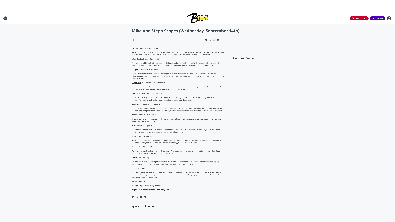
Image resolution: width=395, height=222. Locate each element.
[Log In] (389, 18)
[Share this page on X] (210, 39)
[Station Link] (197, 18)
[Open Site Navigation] (5, 18)
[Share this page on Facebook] (206, 39)
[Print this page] (217, 39)
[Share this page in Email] (214, 39)
